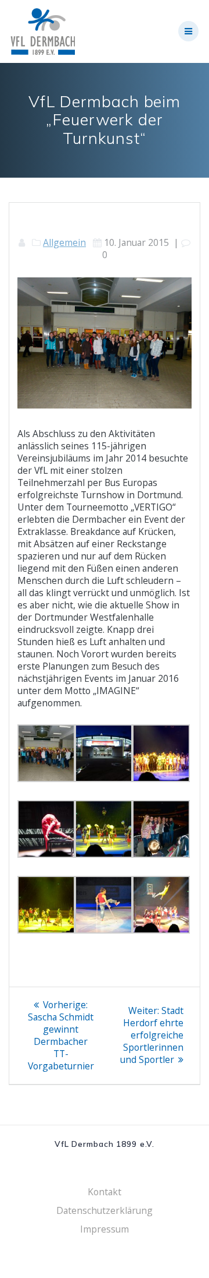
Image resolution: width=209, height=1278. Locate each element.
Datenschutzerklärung (104, 1210)
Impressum (104, 1229)
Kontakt (104, 1191)
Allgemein (64, 242)
